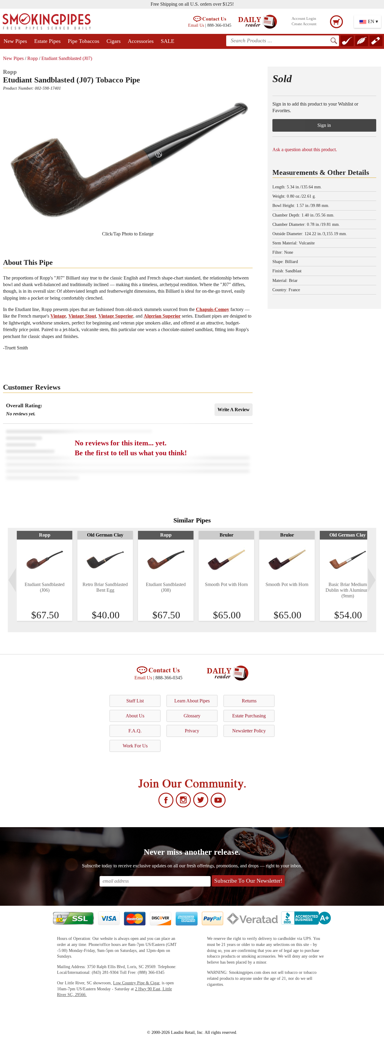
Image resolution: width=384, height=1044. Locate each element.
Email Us (196, 25)
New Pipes (15, 41)
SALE (167, 41)
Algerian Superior (162, 316)
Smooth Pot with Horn (226, 584)
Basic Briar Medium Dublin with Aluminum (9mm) (348, 590)
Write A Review (234, 409)
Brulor (226, 534)
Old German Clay (105, 534)
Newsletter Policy (249, 730)
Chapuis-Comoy (212, 309)
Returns (249, 700)
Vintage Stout (82, 316)
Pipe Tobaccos (83, 41)
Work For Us (135, 745)
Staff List (135, 700)
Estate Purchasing (249, 715)
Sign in (324, 125)
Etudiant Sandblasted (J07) (66, 58)
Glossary (192, 715)
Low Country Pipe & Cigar (136, 983)
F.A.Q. (135, 730)
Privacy (192, 730)
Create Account (304, 24)
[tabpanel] (44, 576)
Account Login (304, 18)
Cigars (113, 41)
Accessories (141, 41)
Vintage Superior (115, 316)
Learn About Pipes (192, 700)
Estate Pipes (47, 41)
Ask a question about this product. (304, 149)
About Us (135, 715)
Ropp (32, 58)
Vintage (58, 316)
